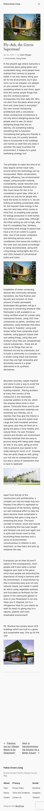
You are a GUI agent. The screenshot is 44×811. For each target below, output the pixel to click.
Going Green (21, 58)
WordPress (19, 806)
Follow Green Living (12, 4)
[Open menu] (39, 3)
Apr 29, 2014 (9, 55)
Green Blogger (25, 55)
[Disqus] (22, 705)
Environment (10, 58)
